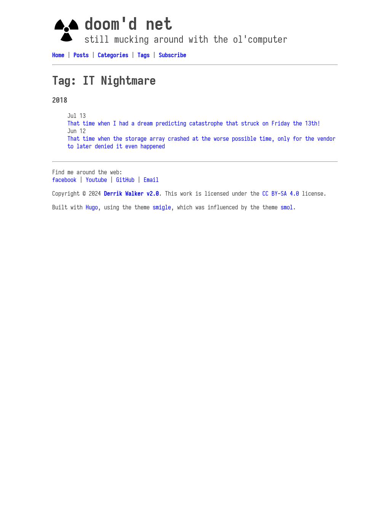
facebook (64, 179)
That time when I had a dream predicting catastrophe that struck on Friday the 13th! (193, 123)
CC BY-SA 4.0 (280, 193)
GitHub (125, 179)
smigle (162, 207)
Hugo (92, 207)
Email (151, 179)
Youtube (96, 179)
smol (287, 207)
